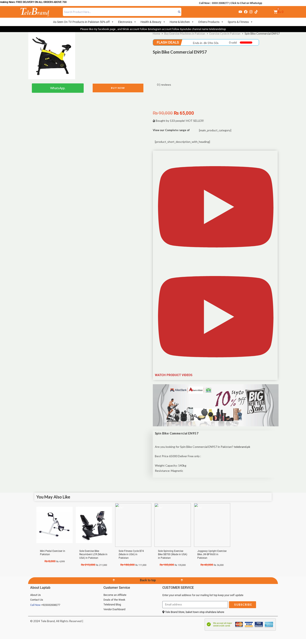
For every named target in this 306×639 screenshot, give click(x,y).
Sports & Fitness (238, 22)
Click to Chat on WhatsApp (246, 3)
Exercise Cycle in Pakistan (224, 33)
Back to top (148, 580)
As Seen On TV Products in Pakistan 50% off (81, 22)
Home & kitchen (180, 22)
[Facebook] (246, 12)
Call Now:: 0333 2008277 (214, 3)
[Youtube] (240, 12)
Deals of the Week (114, 599)
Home (156, 33)
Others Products (208, 22)
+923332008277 (50, 604)
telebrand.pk (242, 446)
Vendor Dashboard (114, 609)
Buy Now (118, 87)
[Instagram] (251, 12)
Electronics (125, 22)
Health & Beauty (151, 22)
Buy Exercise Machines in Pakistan (184, 33)
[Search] (179, 12)
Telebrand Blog (112, 604)
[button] (216, 265)
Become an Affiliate (114, 594)
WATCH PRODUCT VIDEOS (173, 375)
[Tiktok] (256, 12)
